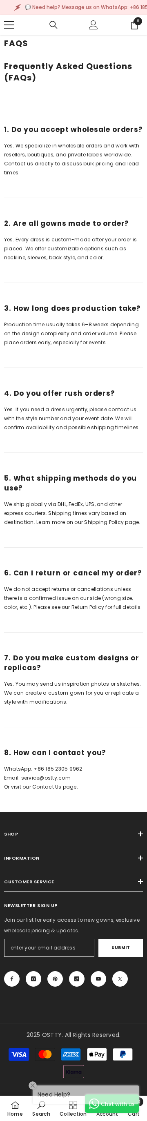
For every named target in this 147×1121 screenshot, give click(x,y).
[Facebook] (12, 979)
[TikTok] (77, 979)
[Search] (53, 25)
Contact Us (46, 786)
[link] (41, 1108)
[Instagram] (33, 979)
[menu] (9, 25)
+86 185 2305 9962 (57, 768)
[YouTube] (98, 979)
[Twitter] (120, 979)
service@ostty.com (46, 777)
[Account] (93, 24)
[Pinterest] (55, 979)
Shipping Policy (104, 522)
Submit (120, 948)
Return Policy (87, 607)
